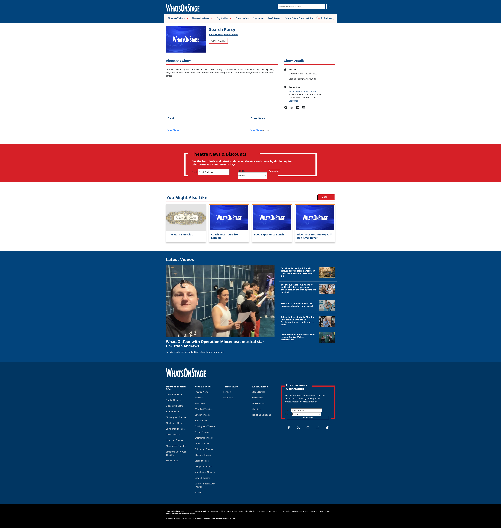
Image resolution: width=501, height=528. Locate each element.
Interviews (200, 403)
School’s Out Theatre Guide (299, 18)
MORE (325, 197)
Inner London (231, 34)
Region (241, 170)
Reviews (199, 397)
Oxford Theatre (202, 478)
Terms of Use (229, 518)
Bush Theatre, (216, 34)
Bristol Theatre (202, 432)
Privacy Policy (216, 518)
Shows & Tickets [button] (176, 18)
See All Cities (172, 460)
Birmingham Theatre (176, 417)
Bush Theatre (296, 91)
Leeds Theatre (173, 434)
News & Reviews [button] (200, 18)
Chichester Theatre (175, 423)
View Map (294, 100)
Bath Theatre (172, 411)
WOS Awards (274, 18)
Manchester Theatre (176, 446)
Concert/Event (218, 40)
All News (199, 492)
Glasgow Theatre (174, 405)
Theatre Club (242, 18)
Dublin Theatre (173, 400)
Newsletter (258, 18)
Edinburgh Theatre (175, 428)
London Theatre (174, 394)
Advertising (257, 397)
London (227, 391)
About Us (256, 409)
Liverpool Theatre (174, 440)
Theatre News (201, 391)
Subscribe (274, 171)
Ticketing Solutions (261, 414)
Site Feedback (259, 403)
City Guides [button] (222, 18)
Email (195, 172)
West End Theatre (203, 409)
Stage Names (258, 391)
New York (228, 397)
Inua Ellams (173, 130)
